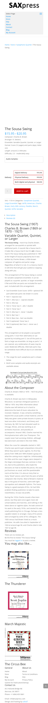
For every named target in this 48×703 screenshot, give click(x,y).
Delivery (8, 177)
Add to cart (22, 191)
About (8, 24)
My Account (10, 32)
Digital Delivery (28, 172)
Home (8, 16)
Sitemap (25, 683)
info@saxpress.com (17, 699)
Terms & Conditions (30, 674)
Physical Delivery (28, 177)
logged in (18, 540)
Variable (20, 209)
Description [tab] (10, 215)
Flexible (29, 206)
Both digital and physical (28, 182)
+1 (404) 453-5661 (17, 694)
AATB (24, 203)
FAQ (7, 22)
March (35, 206)
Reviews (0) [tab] (10, 218)
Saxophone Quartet (24, 45)
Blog (7, 30)
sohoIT (25, 701)
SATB (14, 209)
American (31, 203)
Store (8, 19)
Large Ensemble (11, 203)
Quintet (8, 209)
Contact (9, 27)
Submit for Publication (13, 683)
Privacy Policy (27, 680)
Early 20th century (18, 206)
